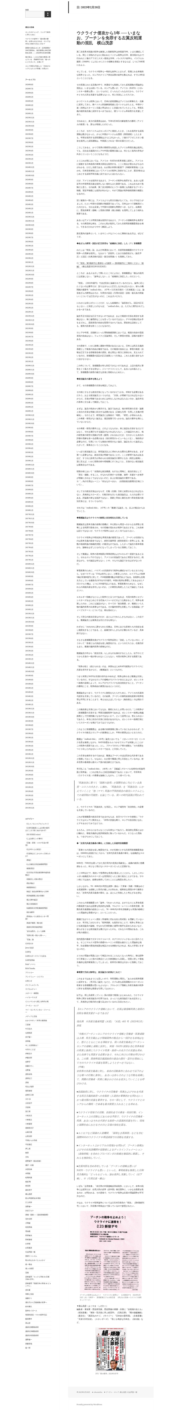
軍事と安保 (29, 1294)
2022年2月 (29, 308)
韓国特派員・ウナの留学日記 (36, 1315)
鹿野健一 (28, 1339)
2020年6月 (29, 390)
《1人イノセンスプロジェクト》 (37, 824)
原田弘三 (28, 1078)
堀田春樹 (28, 1091)
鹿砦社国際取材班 (32, 1327)
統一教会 (28, 1264)
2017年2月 (29, 556)
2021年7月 (29, 337)
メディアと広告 (31, 1016)
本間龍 (27, 1173)
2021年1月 (29, 361)
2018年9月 (29, 477)
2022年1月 (29, 312)
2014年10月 (29, 671)
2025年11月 (29, 122)
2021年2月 (29, 357)
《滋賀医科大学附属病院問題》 (37, 908)
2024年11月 (29, 171)
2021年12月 (29, 316)
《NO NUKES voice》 (33, 834)
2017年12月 (29, 514)
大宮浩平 (28, 1103)
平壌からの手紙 (31, 1140)
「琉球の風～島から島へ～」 (36, 935)
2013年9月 (29, 721)
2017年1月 (29, 560)
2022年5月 (29, 295)
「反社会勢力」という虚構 (35, 931)
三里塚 (27, 1024)
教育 (27, 1153)
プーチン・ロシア (32, 1005)
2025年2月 (29, 159)
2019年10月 (29, 423)
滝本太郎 (28, 1219)
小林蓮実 (28, 1124)
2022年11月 (29, 270)
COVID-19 (29, 943)
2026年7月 (29, 89)
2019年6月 (29, 440)
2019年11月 (29, 419)
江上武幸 (28, 1202)
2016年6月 (29, 589)
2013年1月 (29, 754)
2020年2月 (29, 407)
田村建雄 (28, 1239)
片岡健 (27, 1223)
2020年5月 (29, 394)
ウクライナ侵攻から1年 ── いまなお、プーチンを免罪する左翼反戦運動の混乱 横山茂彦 (109, 37)
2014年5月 (29, 688)
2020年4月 (29, 398)
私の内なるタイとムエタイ (35, 1260)
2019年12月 (29, 415)
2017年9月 (29, 527)
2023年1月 (29, 262)
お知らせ (28, 981)
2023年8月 (29, 233)
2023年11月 (29, 221)
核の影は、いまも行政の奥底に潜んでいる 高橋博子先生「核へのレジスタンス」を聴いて (37, 59)
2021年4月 (29, 349)
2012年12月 (29, 758)
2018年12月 (29, 465)
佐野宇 (27, 1062)
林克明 (27, 1186)
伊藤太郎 (28, 1058)
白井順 (27, 1244)
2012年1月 (29, 804)
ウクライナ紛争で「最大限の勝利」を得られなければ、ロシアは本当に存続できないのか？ (37, 41)
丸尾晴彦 (28, 1033)
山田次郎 (28, 1136)
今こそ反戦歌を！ (32, 1045)
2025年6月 (29, 142)
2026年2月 (29, 109)
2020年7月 (29, 386)
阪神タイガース (31, 1310)
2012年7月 (29, 779)
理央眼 (27, 1231)
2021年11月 (29, 320)
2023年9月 (29, 229)
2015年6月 (29, 638)
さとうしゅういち (32, 985)
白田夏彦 (28, 1248)
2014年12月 (29, 663)
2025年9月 (29, 130)
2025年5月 (29, 146)
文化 (27, 1157)
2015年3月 (29, 651)
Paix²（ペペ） (30, 964)
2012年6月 (29, 783)
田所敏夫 (28, 1235)
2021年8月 (29, 332)
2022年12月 (29, 266)
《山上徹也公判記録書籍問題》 (37, 864)
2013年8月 (29, 725)
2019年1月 (29, 460)
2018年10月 (29, 473)
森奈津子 (28, 1190)
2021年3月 (29, 353)
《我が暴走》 (30, 883)
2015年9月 (29, 626)
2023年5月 (29, 246)
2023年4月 (29, 250)
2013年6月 (29, 733)
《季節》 (28, 860)
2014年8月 (29, 680)
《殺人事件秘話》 (32, 900)
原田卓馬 (28, 1074)
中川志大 (28, 1029)
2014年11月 (29, 667)
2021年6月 (29, 341)
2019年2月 (29, 456)
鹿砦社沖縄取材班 (32, 1331)
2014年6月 (29, 684)
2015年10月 (29, 622)
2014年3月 (29, 696)
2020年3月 (29, 403)
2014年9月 (29, 675)
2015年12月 (29, 613)
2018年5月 (29, 494)
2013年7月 (29, 729)
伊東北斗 (28, 1053)
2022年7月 (29, 287)
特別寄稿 (28, 1227)
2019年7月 (29, 436)
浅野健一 (28, 1206)
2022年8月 (29, 283)
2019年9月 (29, 427)
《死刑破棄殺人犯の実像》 (35, 896)
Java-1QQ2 (29, 948)
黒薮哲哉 (28, 1344)
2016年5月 (29, 593)
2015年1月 (29, 659)
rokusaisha (98, 1392)
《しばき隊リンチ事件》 (34, 838)
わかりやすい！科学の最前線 (36, 1020)
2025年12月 (29, 117)
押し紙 (27, 1148)
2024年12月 (29, 167)
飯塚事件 (28, 1319)
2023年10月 (29, 225)
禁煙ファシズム (31, 1256)
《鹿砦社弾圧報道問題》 (34, 927)
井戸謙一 (28, 1037)
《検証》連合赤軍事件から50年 (37, 891)
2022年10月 (29, 275)
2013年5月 (29, 737)
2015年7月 (29, 634)
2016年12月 (29, 564)
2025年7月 (29, 138)
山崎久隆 (28, 1132)
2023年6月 (29, 241)
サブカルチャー (31, 989)
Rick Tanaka (30, 968)
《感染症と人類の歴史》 (34, 879)
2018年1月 (29, 510)
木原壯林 (28, 1169)
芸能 (27, 1272)
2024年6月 (29, 192)
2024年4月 (29, 200)
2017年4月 (29, 547)
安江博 (27, 1111)
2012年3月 (29, 795)
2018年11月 (29, 469)
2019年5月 (29, 444)
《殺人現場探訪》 (32, 904)
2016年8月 (29, 580)
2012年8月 (29, 775)
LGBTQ (28, 952)
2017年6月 (29, 539)
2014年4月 (29, 692)
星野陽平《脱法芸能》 (33, 1161)
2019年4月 (29, 448)
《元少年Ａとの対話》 (33, 849)
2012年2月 (29, 799)
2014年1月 (29, 704)
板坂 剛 (28, 1182)
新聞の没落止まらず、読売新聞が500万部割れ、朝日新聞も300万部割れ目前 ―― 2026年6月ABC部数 (38, 50)
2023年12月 (29, 217)
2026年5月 (29, 97)
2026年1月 (29, 113)
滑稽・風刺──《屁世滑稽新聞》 (37, 1215)
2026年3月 (29, 105)
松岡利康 (28, 1177)
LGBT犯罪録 (30, 960)
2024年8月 (29, 184)
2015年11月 (29, 618)
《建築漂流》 (30, 868)
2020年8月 (29, 382)
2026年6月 (29, 93)
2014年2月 (29, 700)
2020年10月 (29, 374)
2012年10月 (29, 766)
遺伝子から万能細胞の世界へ (36, 1302)
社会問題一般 (30, 1252)
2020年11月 (29, 370)
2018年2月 (29, 506)
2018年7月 (29, 485)
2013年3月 (29, 746)
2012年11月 (29, 762)
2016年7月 (29, 584)
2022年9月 (29, 279)
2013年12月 (29, 708)
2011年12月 (29, 808)
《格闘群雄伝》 (31, 887)
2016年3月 (29, 601)
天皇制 (27, 1107)
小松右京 (28, 1115)
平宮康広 (28, 1144)
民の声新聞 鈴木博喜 (33, 1198)
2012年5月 (29, 787)
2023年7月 (29, 237)
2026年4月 (29, 101)
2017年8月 (29, 531)
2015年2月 (29, 655)
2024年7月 (29, 188)
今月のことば (30, 1049)
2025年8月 (29, 134)
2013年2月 (29, 750)
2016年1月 (29, 609)
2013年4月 (29, 742)
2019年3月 (29, 452)
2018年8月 (29, 481)
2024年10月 (29, 175)
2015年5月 (29, 642)
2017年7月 (29, 535)
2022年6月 (29, 291)
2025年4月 (29, 151)
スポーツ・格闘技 (32, 993)
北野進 (27, 1070)
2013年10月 (29, 717)
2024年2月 (29, 208)
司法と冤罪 (29, 1086)
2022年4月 (29, 299)
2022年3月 (29, 303)
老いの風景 (29, 1268)
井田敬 (27, 1041)
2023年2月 (29, 258)
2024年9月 (29, 179)
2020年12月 (29, 365)
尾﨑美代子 (29, 1128)
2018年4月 (29, 498)
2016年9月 (29, 576)
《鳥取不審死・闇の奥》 (34, 923)
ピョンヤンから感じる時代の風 (37, 1001)
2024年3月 (29, 204)
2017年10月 (29, 522)
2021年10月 (29, 324)
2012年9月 (29, 770)
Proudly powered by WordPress (89, 1404)
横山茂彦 (28, 1194)
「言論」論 (29, 939)
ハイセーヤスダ (31, 997)
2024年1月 (29, 213)
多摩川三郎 (29, 1095)
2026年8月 (29, 84)
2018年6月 (29, 489)
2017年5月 (29, 543)
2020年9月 (29, 378)
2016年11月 (29, 568)
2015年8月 (29, 630)
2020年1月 (29, 411)
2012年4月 (29, 791)
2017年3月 (29, 551)
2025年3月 (29, 155)
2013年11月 (29, 713)
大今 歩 (28, 1099)
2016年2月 (29, 605)
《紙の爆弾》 (30, 912)
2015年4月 (29, 646)
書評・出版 (29, 1165)
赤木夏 (27, 1290)
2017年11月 (29, 518)
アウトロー (29, 972)
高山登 (27, 1323)
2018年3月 (29, 502)
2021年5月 (29, 345)
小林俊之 (28, 1120)
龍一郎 (27, 1348)
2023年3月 (29, 254)
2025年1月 (29, 163)
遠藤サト (28, 1298)
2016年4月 (29, 597)
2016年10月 (29, 572)
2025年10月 (29, 126)
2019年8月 (29, 432)
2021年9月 (29, 328)
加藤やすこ (29, 1066)
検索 (27, 10)
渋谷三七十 (29, 1210)
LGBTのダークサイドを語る (35, 956)
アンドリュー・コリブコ (34, 977)
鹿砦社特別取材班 (32, 1335)
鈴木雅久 (28, 1306)
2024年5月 (29, 196)
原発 (27, 1082)
